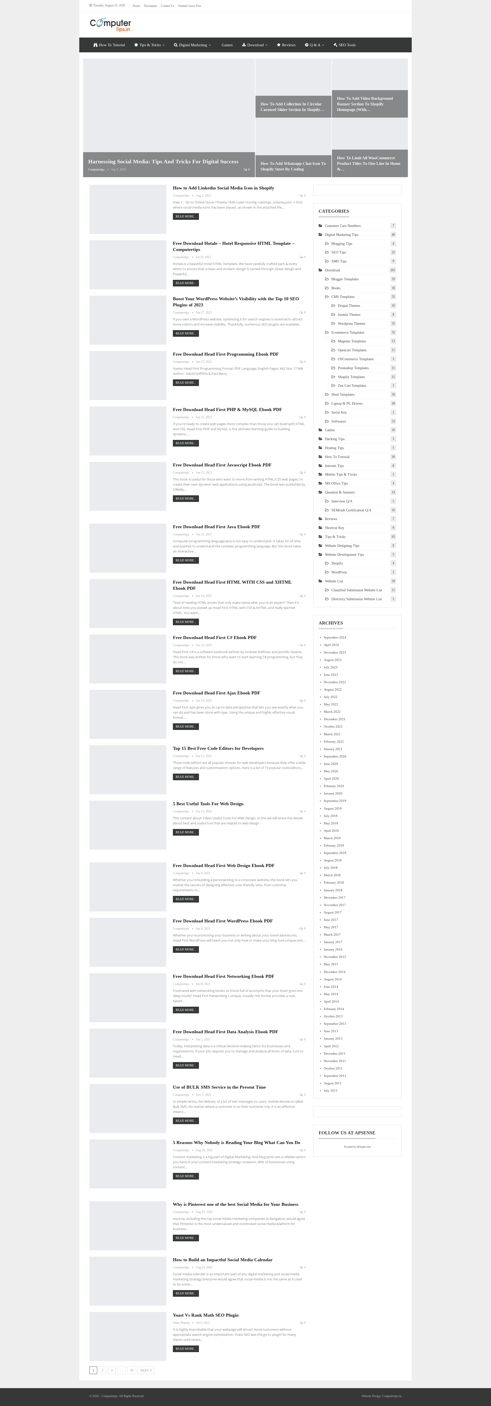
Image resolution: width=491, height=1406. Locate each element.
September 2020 (335, 756)
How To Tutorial (112, 45)
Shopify (337, 563)
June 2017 (331, 920)
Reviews (289, 45)
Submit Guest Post (189, 6)
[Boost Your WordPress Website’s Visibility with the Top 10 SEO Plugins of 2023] (128, 320)
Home (136, 6)
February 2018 (334, 882)
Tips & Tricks (150, 45)
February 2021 (334, 741)
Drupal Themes (349, 306)
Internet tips (334, 466)
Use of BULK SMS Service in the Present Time (219, 1087)
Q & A (315, 45)
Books (335, 288)
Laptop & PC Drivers (347, 403)
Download (255, 45)
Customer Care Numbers (343, 226)
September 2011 (335, 1076)
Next (144, 1370)
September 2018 (335, 853)
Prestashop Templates (353, 368)
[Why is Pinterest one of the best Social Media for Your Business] (128, 1225)
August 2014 (333, 979)
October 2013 (333, 1016)
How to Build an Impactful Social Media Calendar (223, 1259)
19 (131, 1370)
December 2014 (334, 972)
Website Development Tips (344, 555)
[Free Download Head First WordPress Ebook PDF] (128, 942)
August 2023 (333, 660)
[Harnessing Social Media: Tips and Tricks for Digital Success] (169, 117)
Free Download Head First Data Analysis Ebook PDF (225, 1031)
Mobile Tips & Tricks (341, 474)
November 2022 (335, 682)
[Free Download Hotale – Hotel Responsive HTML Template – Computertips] (128, 264)
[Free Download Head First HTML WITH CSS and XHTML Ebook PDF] (128, 603)
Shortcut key (334, 528)
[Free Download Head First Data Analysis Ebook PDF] (128, 1053)
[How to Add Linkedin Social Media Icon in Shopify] (128, 209)
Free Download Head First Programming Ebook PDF (226, 354)
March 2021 (332, 734)
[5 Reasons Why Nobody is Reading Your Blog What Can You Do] (128, 1163)
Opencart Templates (352, 350)
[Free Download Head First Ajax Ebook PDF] (128, 714)
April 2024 (331, 645)
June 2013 (331, 1031)
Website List (334, 581)
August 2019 (333, 808)
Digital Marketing (193, 45)
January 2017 (333, 942)
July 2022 (331, 697)
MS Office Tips (336, 483)
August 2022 (333, 689)
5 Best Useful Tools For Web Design (208, 803)
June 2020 (331, 764)
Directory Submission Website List (356, 599)
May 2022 (331, 704)
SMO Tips (339, 261)
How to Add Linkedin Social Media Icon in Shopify (223, 187)
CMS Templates (342, 297)
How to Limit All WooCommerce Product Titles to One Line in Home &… (368, 163)
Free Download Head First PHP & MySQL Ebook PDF (227, 409)
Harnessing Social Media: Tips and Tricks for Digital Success (163, 161)
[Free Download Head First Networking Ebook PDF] (128, 997)
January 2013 (333, 1038)
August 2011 (333, 1083)
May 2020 (331, 771)
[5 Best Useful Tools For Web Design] (128, 825)
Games (227, 45)
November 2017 (335, 905)
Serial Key (339, 412)
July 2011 (331, 1090)
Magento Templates (352, 341)
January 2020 (333, 793)
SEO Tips (338, 252)
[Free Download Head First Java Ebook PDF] (128, 548)
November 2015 (335, 957)
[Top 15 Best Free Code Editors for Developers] (128, 769)
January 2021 (333, 749)
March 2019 (332, 838)
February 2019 (334, 845)
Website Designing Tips (342, 546)
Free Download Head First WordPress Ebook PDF (223, 920)
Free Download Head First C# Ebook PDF (215, 637)
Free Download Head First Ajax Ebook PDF (216, 692)
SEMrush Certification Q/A (351, 510)
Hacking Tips (334, 439)
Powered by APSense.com (357, 1146)
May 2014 (331, 994)
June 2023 (331, 675)
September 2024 (335, 637)
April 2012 (331, 1046)
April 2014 (331, 1001)
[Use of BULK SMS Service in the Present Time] (128, 1108)
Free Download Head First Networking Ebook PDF (223, 976)
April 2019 (331, 831)
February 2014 (334, 1009)
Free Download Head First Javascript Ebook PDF (222, 464)
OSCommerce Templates (356, 359)
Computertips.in (391, 1396)
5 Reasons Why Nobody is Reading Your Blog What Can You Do (236, 1142)
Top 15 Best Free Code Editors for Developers (218, 748)
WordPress (339, 572)
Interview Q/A (341, 501)
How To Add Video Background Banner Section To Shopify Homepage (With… (365, 104)
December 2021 (334, 719)
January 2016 (333, 949)
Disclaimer (150, 6)
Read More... (186, 216)
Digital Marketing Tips (341, 235)
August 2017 (333, 912)
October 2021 (333, 726)
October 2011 (333, 1068)
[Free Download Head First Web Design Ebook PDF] (128, 886)
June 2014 (331, 987)
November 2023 (335, 652)
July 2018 (331, 868)
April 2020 (331, 778)
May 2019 (331, 823)
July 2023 (331, 667)
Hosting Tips (334, 448)
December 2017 (334, 897)
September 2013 (335, 1024)
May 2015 (331, 964)
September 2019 (335, 801)
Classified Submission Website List (356, 590)
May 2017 (331, 927)
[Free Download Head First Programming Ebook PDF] (128, 375)
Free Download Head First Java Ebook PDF (216, 526)
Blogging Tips (341, 244)
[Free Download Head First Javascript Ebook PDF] (128, 486)
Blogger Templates (345, 279)
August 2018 (333, 860)
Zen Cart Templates (352, 386)
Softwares (338, 421)
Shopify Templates (351, 377)
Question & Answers (340, 492)
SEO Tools (347, 45)
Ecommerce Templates (347, 332)
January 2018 (333, 890)
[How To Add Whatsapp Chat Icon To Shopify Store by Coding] (293, 147)
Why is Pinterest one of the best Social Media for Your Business (235, 1204)
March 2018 (332, 875)
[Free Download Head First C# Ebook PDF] (128, 658)
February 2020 (334, 786)
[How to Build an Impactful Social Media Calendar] (128, 1281)
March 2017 (332, 934)
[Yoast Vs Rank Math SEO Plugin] (128, 1336)
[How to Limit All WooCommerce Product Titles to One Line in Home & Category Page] (369, 147)
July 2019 (331, 816)
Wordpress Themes (351, 324)
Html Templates (342, 394)
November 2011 (335, 1061)
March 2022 (332, 712)
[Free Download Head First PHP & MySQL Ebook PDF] (128, 430)
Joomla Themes (349, 315)
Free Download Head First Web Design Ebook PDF (224, 865)
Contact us (167, 6)
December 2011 (334, 1053)
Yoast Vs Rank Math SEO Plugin (206, 1315)
